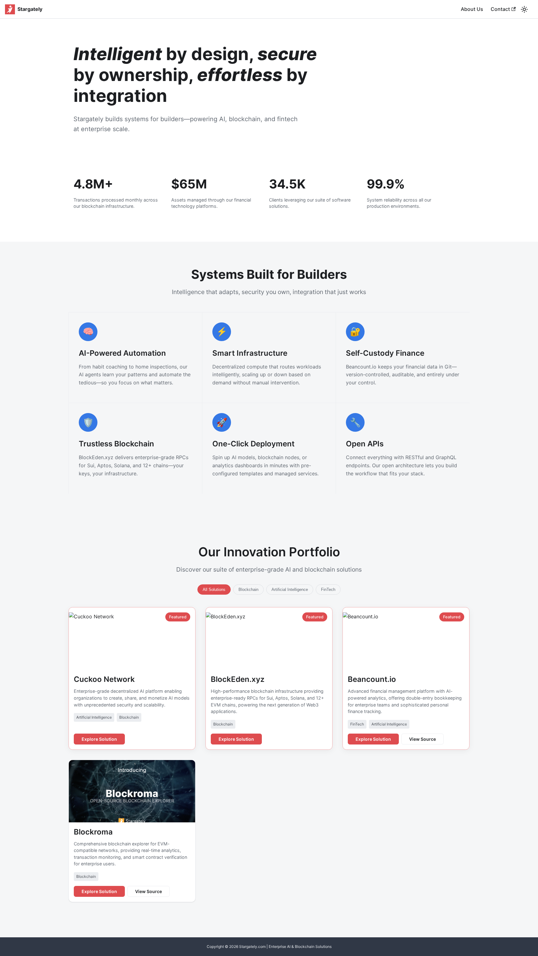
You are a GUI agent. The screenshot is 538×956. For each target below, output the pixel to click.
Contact (500, 9)
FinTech (328, 589)
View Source (422, 739)
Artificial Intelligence (289, 589)
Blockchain (248, 589)
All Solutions (214, 589)
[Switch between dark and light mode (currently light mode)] (524, 9)
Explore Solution (99, 739)
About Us (472, 9)
